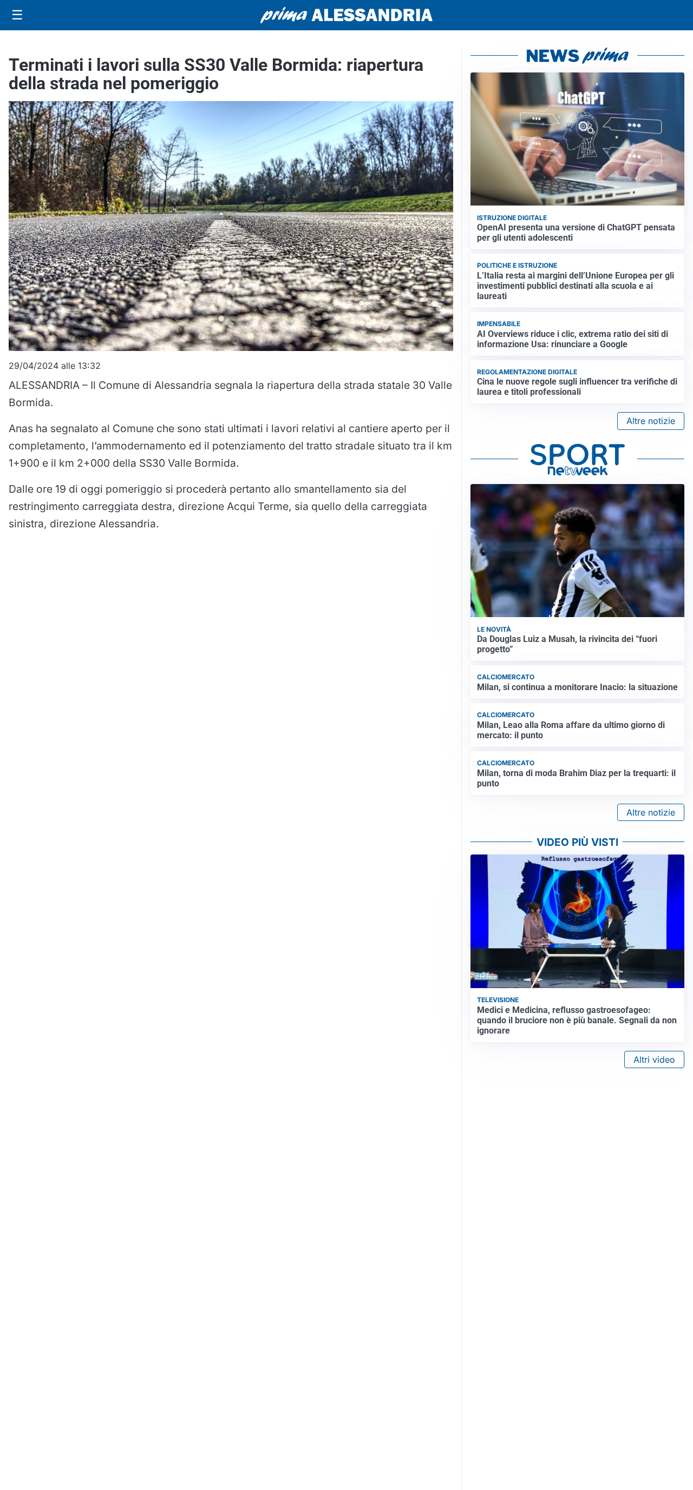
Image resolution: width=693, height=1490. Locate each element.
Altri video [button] (654, 1059)
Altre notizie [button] (650, 420)
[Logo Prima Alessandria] (346, 15)
